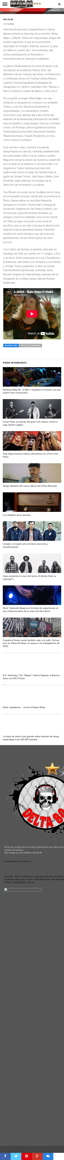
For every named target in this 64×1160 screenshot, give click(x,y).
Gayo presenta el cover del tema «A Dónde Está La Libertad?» (29, 577)
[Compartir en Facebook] (5, 1156)
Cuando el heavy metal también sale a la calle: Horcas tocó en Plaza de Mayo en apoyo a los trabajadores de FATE (31, 643)
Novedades (35, 345)
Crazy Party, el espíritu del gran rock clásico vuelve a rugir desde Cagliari (30, 423)
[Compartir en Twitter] (16, 1156)
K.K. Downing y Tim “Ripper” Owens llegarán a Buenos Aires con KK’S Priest (31, 677)
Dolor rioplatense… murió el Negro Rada (24, 707)
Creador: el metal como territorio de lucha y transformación (25, 545)
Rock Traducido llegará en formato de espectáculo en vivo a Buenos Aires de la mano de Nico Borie (30, 609)
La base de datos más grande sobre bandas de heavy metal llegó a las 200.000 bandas (31, 738)
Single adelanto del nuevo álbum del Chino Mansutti (30, 486)
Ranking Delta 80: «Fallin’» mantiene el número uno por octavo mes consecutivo (32, 391)
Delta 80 (8, 19)
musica (24, 345)
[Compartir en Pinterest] (26, 1156)
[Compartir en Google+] (37, 1156)
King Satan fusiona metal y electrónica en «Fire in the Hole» (30, 455)
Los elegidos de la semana (17, 515)
